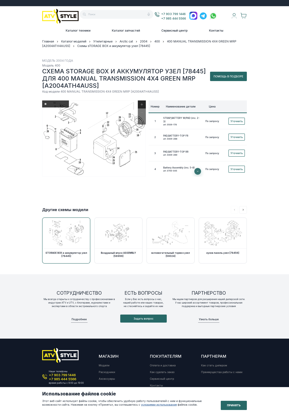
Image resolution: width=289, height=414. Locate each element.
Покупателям (165, 356)
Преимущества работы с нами (221, 372)
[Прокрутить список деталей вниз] (197, 171)
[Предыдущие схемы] (234, 209)
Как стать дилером (214, 365)
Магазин (109, 356)
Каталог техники (78, 30)
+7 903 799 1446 (173, 14)
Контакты (216, 30)
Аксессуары (107, 378)
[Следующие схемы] (243, 209)
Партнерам (213, 356)
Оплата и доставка (163, 365)
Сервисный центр (174, 30)
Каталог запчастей (126, 30)
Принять (234, 405)
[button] (142, 104)
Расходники (107, 372)
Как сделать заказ (162, 372)
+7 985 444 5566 (173, 18)
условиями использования (159, 404)
